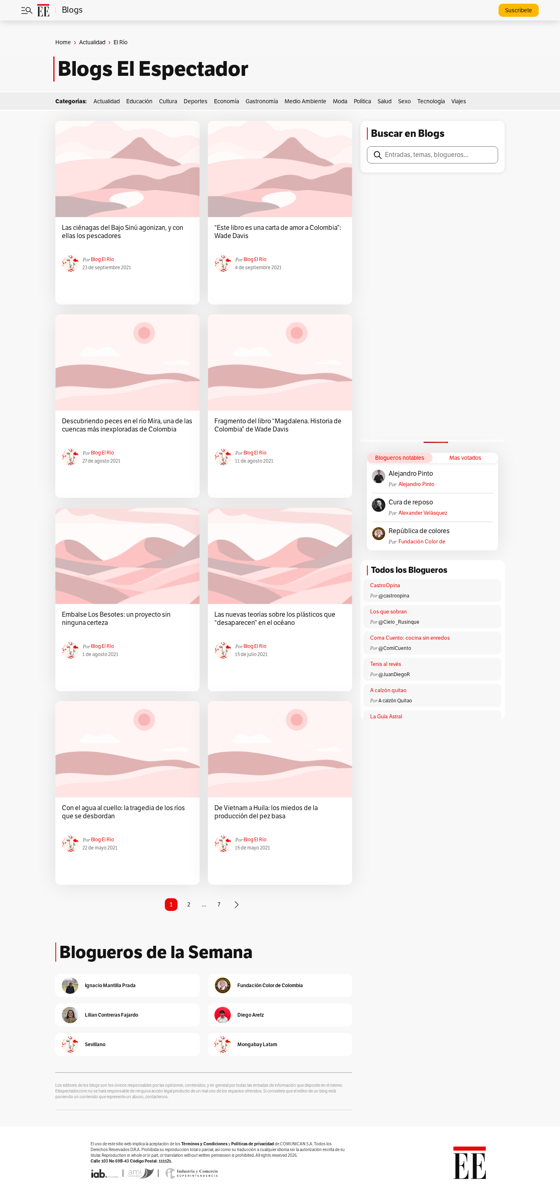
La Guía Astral (386, 716)
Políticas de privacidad (252, 1144)
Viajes (458, 101)
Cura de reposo (411, 502)
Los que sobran (388, 612)
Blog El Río (102, 259)
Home (63, 42)
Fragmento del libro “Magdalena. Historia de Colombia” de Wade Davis (277, 425)
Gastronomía (262, 101)
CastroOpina (385, 585)
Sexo (404, 101)
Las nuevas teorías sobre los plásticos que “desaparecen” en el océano (274, 619)
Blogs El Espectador (153, 69)
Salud (385, 101)
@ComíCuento (394, 648)
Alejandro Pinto (411, 474)
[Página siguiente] (236, 904)
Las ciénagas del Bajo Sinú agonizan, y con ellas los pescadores (122, 232)
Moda (340, 101)
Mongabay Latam (257, 1044)
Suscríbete (518, 10)
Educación (139, 101)
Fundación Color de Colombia (421, 541)
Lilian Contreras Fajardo (111, 1015)
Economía (226, 101)
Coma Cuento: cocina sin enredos (410, 638)
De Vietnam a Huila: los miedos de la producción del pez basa (266, 812)
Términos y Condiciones (204, 1144)
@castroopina (393, 596)
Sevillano (95, 1044)
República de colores (419, 531)
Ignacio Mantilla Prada (110, 985)
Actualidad (92, 42)
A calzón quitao (388, 690)
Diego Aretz (250, 1015)
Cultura (168, 101)
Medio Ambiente (305, 101)
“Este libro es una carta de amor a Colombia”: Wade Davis (277, 232)
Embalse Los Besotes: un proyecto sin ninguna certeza (116, 619)
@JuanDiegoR (394, 674)
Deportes (195, 101)
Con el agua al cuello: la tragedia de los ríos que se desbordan (123, 812)
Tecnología (431, 101)
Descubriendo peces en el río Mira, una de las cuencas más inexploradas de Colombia (127, 425)
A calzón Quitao (395, 701)
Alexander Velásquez (422, 513)
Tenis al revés (385, 664)
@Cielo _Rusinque (398, 622)
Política (362, 101)
